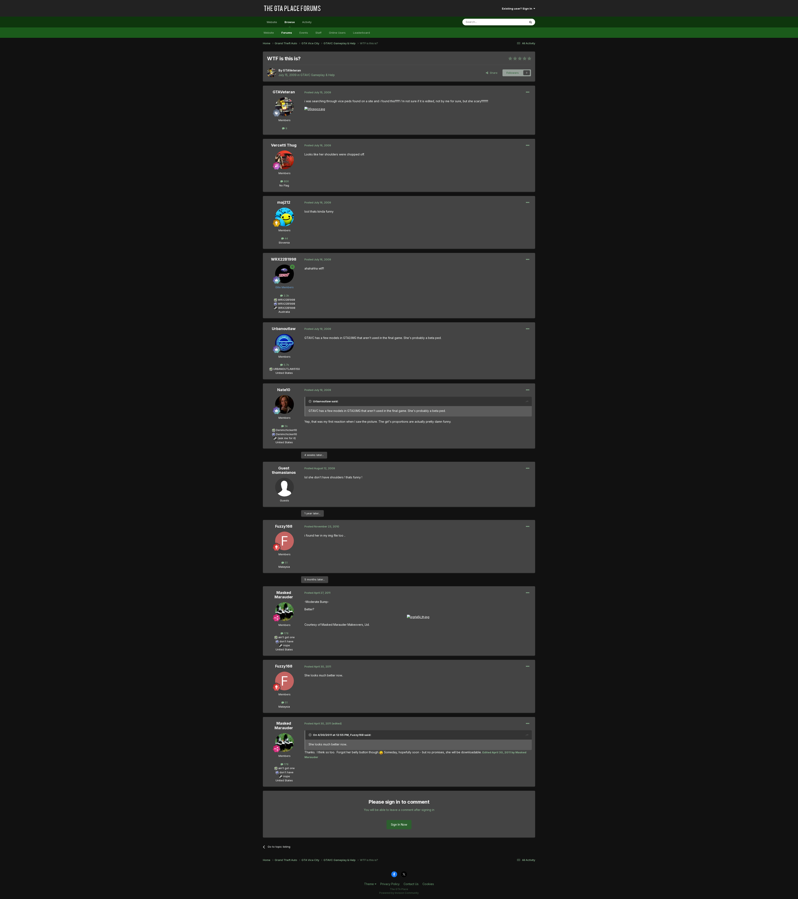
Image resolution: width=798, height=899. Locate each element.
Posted (317, 92)
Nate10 (283, 390)
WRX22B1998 (283, 259)
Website (272, 22)
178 (285, 633)
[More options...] (527, 92)
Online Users (337, 32)
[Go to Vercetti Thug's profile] (284, 159)
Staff (318, 32)
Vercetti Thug (284, 145)
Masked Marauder (284, 594)
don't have (286, 641)
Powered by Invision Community (399, 892)
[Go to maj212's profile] (284, 217)
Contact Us (411, 884)
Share (493, 72)
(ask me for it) (287, 438)
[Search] (530, 22)
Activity (307, 22)
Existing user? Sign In (517, 8)
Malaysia (284, 566)
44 (286, 238)
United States (284, 372)
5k (286, 426)
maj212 (283, 202)
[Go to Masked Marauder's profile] (284, 611)
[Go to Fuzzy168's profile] (284, 541)
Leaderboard (361, 32)
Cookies (428, 884)
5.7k (286, 364)
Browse (289, 22)
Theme (369, 884)
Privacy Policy (390, 884)
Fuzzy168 (283, 526)
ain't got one (286, 637)
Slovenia (284, 242)
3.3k (286, 295)
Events (303, 32)
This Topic (513, 21)
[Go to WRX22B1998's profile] (284, 274)
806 (286, 181)
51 (286, 562)
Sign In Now (399, 824)
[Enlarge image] (314, 109)
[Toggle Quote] (310, 401)
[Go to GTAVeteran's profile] (271, 72)
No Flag (284, 185)
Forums (286, 32)
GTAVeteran (292, 70)
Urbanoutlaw (284, 328)
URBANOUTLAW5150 (286, 369)
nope (286, 645)
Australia (284, 311)
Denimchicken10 (286, 430)
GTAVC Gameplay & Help (317, 75)
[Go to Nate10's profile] (284, 404)
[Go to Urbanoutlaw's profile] (284, 343)
